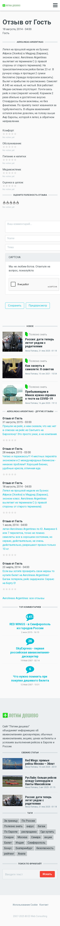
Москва (22, 837)
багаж (41, 826)
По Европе (11, 831)
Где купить (47, 831)
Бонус (8, 848)
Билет (8, 842)
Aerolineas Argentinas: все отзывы (23, 598)
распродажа (29, 831)
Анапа (21, 853)
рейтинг (9, 853)
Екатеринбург (24, 848)
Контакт (44, 904)
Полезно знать (13, 826)
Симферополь (36, 842)
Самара (35, 837)
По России (28, 820)
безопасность (45, 848)
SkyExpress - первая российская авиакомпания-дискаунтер (30, 652)
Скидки (9, 837)
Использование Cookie (25, 904)
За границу (11, 820)
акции (48, 837)
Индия (20, 842)
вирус (30, 826)
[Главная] (11, 5)
